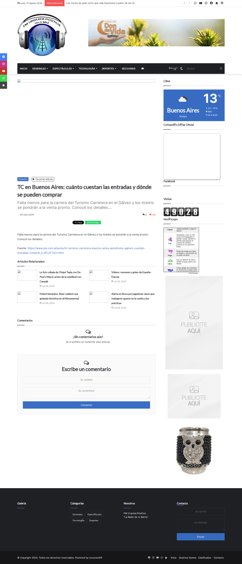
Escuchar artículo (44, 179)
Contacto (182, 503)
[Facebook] (3, 56)
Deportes (108, 68)
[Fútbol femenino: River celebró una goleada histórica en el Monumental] (27, 297)
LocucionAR (95, 557)
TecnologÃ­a (87, 68)
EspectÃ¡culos (62, 68)
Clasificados (204, 557)
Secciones (128, 68)
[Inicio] (42, 35)
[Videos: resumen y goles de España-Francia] (99, 275)
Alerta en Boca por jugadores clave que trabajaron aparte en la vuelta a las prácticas (132, 298)
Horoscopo (193, 273)
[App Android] (3, 85)
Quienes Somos (187, 557)
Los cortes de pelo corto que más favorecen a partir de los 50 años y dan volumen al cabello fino (120, 3)
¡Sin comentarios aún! (88, 337)
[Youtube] (3, 71)
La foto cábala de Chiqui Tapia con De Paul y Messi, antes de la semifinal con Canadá (60, 277)
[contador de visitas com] (181, 215)
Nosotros (129, 503)
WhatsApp (94, 222)
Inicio (23, 68)
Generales (39, 68)
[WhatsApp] (3, 78)
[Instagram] (3, 63)
